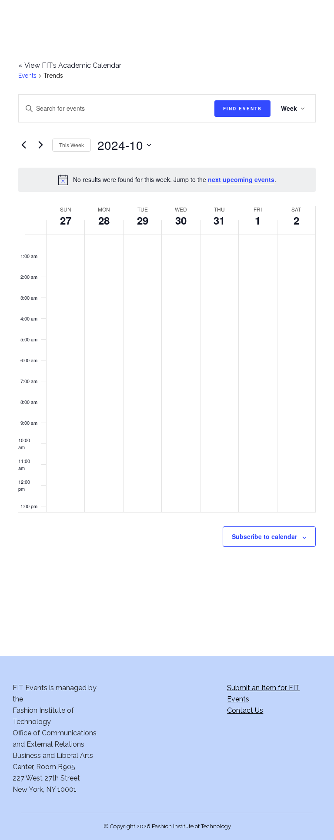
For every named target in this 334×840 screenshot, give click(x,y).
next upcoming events (241, 179)
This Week (71, 145)
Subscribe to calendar (264, 536)
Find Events (242, 109)
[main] (167, 324)
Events (27, 75)
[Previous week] (23, 145)
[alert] (167, 180)
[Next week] (40, 145)
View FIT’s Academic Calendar (69, 65)
